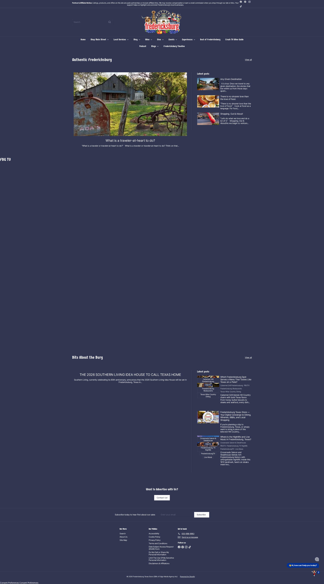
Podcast (142, 46)
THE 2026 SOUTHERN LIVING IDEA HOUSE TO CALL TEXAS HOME (130, 375)
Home (83, 39)
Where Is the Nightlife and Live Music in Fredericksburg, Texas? (235, 438)
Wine (147, 39)
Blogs (154, 46)
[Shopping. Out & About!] (208, 119)
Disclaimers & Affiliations (159, 563)
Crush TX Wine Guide (234, 39)
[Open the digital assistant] (314, 573)
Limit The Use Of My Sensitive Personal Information (161, 559)
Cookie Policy (154, 537)
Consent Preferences (9, 582)
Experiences (187, 39)
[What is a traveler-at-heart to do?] (130, 104)
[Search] (110, 22)
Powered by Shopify (187, 577)
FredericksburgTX (227, 449)
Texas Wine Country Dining (230, 392)
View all (248, 60)
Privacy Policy (154, 540)
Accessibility (154, 533)
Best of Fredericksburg (210, 39)
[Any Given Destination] (208, 84)
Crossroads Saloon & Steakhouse (233, 443)
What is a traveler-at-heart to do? (130, 140)
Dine (159, 39)
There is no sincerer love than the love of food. (234, 97)
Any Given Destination (231, 79)
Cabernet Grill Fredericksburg (231, 385)
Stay (136, 39)
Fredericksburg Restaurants (231, 389)
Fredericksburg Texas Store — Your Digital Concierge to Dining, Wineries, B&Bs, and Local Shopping (235, 416)
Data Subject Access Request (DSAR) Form (161, 548)
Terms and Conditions (158, 543)
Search (123, 533)
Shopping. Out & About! (231, 114)
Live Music (239, 449)
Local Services (120, 39)
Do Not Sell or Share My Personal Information (159, 553)
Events (172, 39)
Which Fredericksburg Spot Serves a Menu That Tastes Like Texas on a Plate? (235, 379)
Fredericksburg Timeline (174, 46)
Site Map (123, 540)
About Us (123, 537)
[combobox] (92, 22)
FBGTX (246, 385)
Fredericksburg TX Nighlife (237, 446)
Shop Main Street (99, 39)
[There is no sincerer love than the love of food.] (208, 101)
